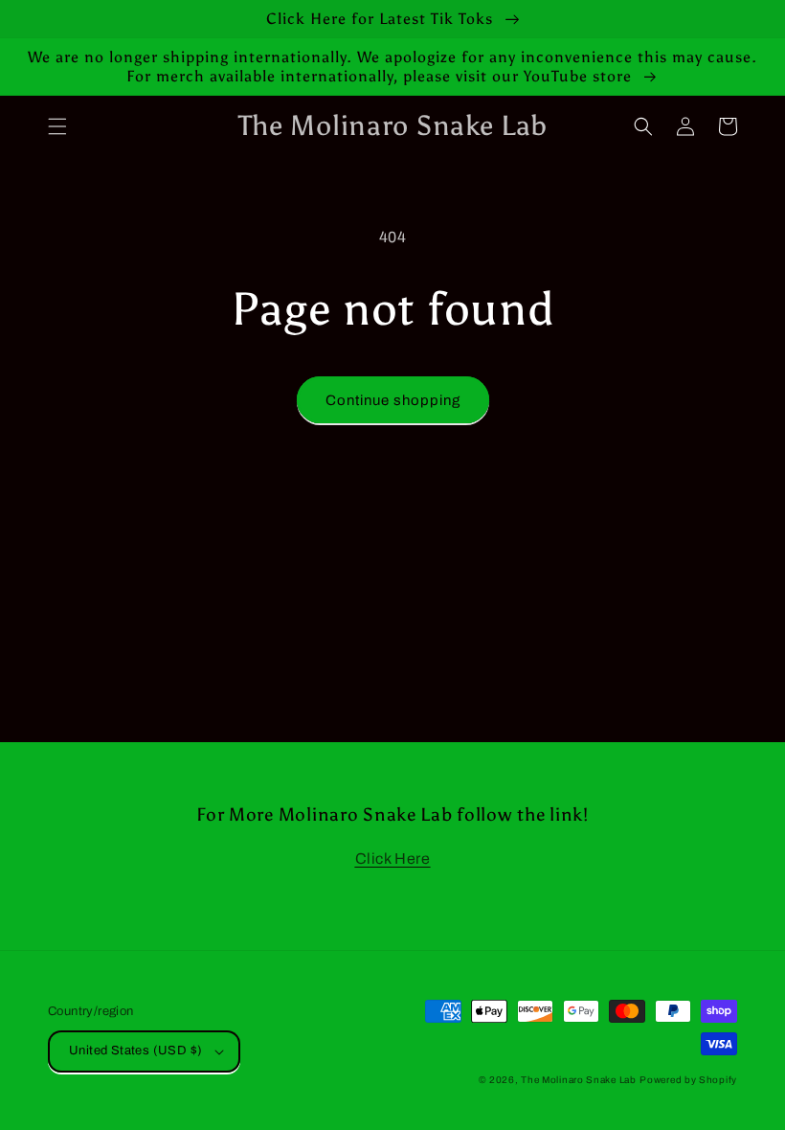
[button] (57, 126)
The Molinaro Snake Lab (578, 1079)
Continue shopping (392, 400)
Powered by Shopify (688, 1079)
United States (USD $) (135, 1050)
